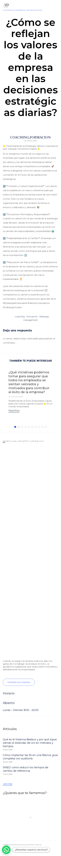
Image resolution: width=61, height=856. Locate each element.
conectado (32, 338)
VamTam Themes (34, 845)
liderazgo (44, 316)
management (30, 320)
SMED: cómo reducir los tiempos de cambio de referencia (25, 769)
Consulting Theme (16, 845)
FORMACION (40, 137)
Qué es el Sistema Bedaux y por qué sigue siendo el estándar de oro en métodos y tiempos (30, 743)
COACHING (19, 137)
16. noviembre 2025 (16, 397)
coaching (20, 316)
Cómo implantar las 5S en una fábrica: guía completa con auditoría (30, 757)
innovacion (32, 316)
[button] (14, 410)
